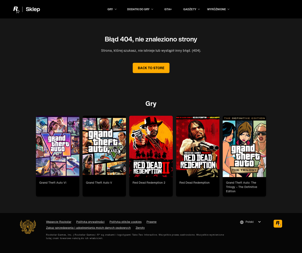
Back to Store (151, 67)
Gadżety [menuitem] (189, 9)
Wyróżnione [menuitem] (216, 9)
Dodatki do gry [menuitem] (138, 9)
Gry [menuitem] (110, 9)
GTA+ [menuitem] (168, 9)
